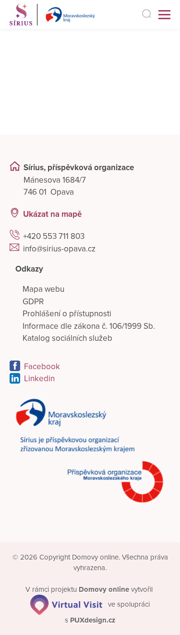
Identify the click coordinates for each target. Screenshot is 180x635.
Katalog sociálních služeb (67, 338)
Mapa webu (43, 289)
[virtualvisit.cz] (66, 604)
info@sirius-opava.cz (59, 249)
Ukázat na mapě (52, 214)
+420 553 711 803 (53, 236)
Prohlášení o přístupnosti (67, 314)
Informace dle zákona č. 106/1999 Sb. (89, 326)
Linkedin (39, 379)
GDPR (33, 302)
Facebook (42, 366)
